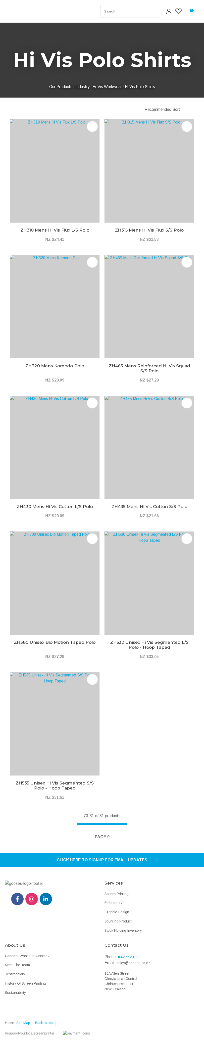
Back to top (44, 1023)
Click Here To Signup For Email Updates (102, 860)
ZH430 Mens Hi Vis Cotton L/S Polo (55, 506)
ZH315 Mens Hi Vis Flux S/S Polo (149, 230)
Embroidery (113, 903)
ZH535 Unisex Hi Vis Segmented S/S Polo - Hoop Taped (55, 785)
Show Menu (15, 11)
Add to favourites (92, 126)
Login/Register (169, 11)
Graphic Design (116, 912)
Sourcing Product (118, 921)
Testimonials (15, 974)
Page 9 (102, 837)
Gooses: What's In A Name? (27, 956)
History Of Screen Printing (25, 983)
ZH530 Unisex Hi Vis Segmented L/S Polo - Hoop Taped (149, 645)
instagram (31, 899)
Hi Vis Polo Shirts (140, 87)
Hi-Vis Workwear (107, 87)
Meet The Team (17, 965)
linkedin (46, 899)
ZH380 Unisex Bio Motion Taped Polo (55, 642)
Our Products (60, 87)
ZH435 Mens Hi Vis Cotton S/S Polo (149, 506)
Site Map (23, 1023)
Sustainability (15, 993)
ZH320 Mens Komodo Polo (54, 365)
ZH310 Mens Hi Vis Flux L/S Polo (54, 230)
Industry (82, 87)
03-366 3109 (128, 957)
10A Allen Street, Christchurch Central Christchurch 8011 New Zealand (120, 981)
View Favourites (178, 11)
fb (17, 899)
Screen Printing (116, 894)
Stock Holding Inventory (123, 930)
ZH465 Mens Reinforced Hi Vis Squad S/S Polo (149, 368)
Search (154, 11)
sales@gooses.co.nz (133, 963)
